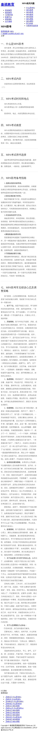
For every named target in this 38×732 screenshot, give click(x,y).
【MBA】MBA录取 (12, 721)
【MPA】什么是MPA (13, 699)
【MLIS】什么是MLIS (13, 717)
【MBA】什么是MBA (13, 697)
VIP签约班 (9, 15)
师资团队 (8, 19)
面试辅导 (8, 12)
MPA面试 (29, 14)
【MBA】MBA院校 (12, 706)
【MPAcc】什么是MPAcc (14, 708)
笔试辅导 (8, 10)
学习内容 (29, 23)
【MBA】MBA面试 (12, 715)
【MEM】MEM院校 (12, 719)
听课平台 (8, 17)
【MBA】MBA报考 (12, 710)
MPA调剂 (29, 21)
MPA (12, 31)
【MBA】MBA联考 (12, 712)
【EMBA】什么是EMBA (14, 701)
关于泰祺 (8, 21)
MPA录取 (29, 19)
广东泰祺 (4, 34)
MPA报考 (29, 10)
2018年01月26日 (14, 34)
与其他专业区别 (32, 26)
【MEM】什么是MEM (13, 704)
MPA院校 (29, 17)
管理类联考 (5, 31)
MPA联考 (29, 12)
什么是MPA (30, 8)
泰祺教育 (7, 4)
